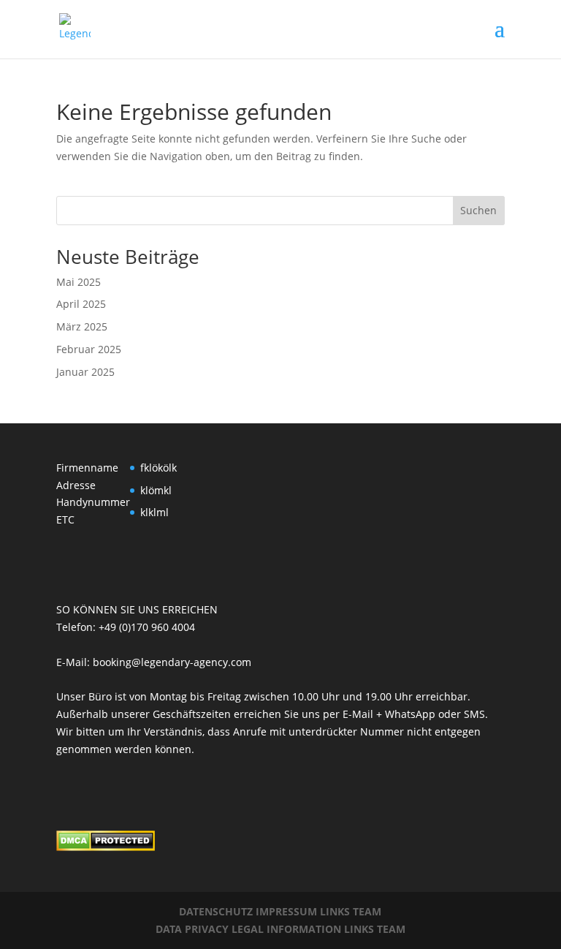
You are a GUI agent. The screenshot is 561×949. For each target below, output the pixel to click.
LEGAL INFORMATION (288, 929)
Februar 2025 (88, 349)
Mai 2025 (78, 282)
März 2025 (81, 326)
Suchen (478, 210)
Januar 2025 (85, 372)
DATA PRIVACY (194, 929)
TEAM (367, 911)
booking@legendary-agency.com (172, 662)
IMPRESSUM (288, 911)
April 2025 (81, 304)
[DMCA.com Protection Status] (105, 847)
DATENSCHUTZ (217, 911)
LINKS (335, 911)
